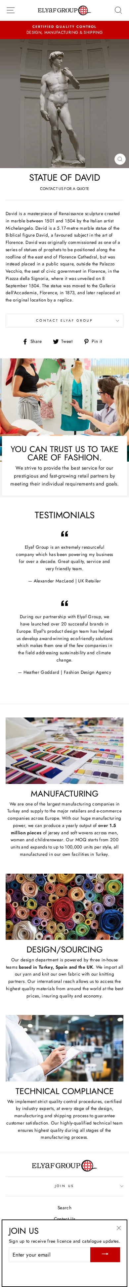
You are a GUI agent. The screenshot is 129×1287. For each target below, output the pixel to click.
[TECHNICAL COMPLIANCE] (64, 1048)
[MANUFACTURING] (64, 750)
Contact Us (64, 1219)
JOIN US (64, 1185)
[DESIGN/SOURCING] (64, 907)
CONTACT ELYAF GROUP (64, 320)
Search (64, 1207)
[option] (64, 30)
